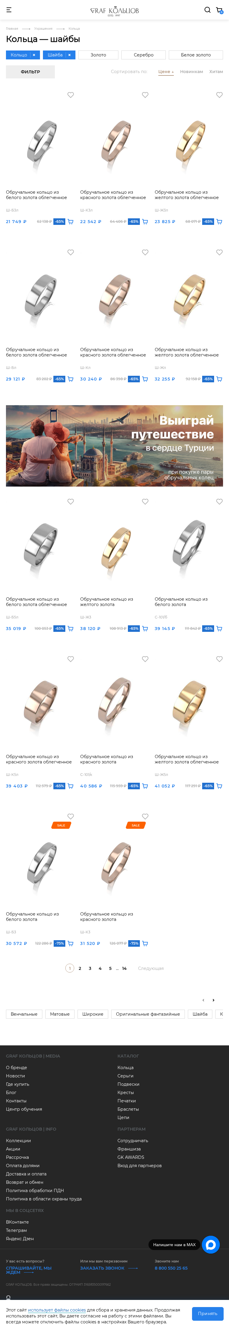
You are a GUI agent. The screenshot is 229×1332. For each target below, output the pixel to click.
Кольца (125, 1067)
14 (124, 968)
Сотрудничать (132, 1140)
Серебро (144, 55)
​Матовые (60, 1014)
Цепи (123, 1117)
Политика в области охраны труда (44, 1199)
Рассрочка (17, 1157)
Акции (13, 1149)
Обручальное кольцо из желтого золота (106, 601)
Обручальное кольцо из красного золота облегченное (113, 195)
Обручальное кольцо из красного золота (106, 759)
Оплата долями (23, 1165)
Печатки (126, 1101)
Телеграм (16, 1230)
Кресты (125, 1092)
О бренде (16, 1067)
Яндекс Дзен (20, 1238)
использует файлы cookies (57, 1310)
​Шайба (200, 1014)
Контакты (16, 1101)
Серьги (125, 1076)
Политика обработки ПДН (35, 1190)
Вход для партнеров (139, 1165)
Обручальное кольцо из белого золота (181, 601)
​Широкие (92, 1014)
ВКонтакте (17, 1222)
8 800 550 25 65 (171, 1268)
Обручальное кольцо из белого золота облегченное (36, 195)
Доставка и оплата (26, 1174)
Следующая (151, 968)
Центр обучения (24, 1109)
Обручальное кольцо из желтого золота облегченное (187, 195)
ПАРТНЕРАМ (131, 1129)
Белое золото (196, 55)
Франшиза (129, 1149)
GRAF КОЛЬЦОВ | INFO (31, 1129)
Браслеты (128, 1109)
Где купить (17, 1084)
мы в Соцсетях (25, 1210)
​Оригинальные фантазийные (148, 1014)
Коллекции (18, 1140)
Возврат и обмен (24, 1182)
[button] (213, 1000)
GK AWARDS (130, 1157)
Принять (208, 1313)
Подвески (128, 1084)
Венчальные (24, 1014)
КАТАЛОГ (128, 1056)
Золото (98, 55)
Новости (15, 1076)
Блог (11, 1092)
